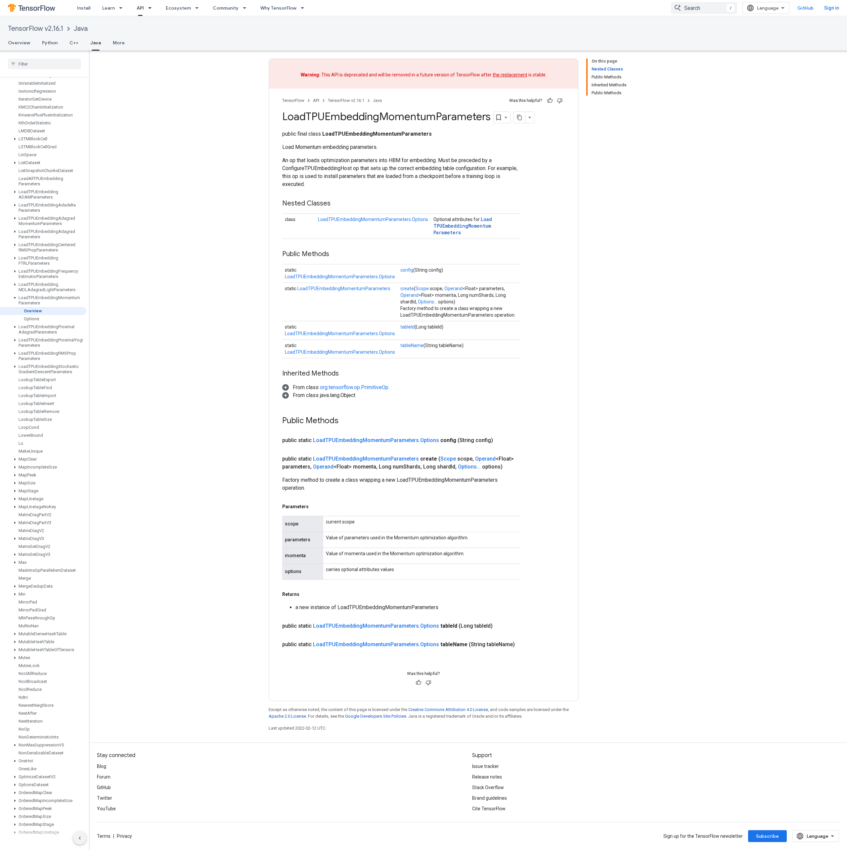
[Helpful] (550, 101)
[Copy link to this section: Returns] (306, 594)
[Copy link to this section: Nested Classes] (337, 204)
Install (83, 8)
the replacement (510, 74)
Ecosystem (178, 8)
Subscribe (767, 836)
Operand (453, 288)
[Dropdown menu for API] (152, 8)
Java (81, 28)
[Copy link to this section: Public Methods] (335, 254)
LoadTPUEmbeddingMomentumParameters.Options (373, 219)
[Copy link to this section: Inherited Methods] (345, 374)
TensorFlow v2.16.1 (35, 28)
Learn (108, 8)
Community (226, 8)
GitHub (805, 8)
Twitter (104, 798)
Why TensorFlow (278, 8)
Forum (104, 777)
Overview (19, 43)
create (407, 288)
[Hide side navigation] (79, 838)
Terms (104, 836)
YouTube (106, 808)
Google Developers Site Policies (375, 716)
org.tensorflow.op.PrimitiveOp (354, 387)
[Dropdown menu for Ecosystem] (199, 8)
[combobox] (704, 8)
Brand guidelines (489, 798)
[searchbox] (44, 64)
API (140, 8)
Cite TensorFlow (489, 808)
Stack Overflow (488, 787)
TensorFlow (293, 100)
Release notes (487, 777)
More (119, 43)
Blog (101, 766)
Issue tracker (485, 766)
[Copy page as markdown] (519, 117)
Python (50, 43)
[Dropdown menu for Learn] (123, 8)
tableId (407, 327)
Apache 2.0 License (287, 716)
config (406, 270)
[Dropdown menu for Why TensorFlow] (304, 8)
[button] (43, 139)
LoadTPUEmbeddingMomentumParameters (462, 226)
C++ (73, 43)
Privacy (124, 836)
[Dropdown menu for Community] (246, 8)
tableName (412, 345)
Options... (427, 301)
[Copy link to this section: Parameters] (315, 507)
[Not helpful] (560, 101)
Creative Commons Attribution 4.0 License (448, 709)
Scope (422, 288)
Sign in (831, 8)
